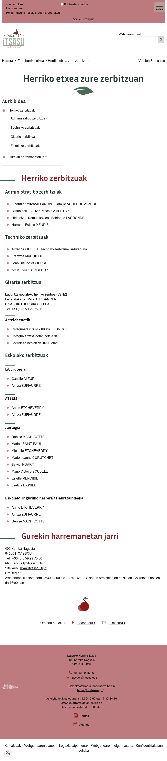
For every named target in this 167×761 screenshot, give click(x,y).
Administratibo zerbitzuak (29, 118)
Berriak (84, 715)
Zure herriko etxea (31, 60)
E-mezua (115, 623)
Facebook (84, 623)
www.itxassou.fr (31, 568)
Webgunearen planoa (40, 745)
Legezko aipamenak (73, 745)
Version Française (151, 60)
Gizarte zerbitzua (23, 136)
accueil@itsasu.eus (81, 677)
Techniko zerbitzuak (25, 127)
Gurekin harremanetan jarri (28, 157)
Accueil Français (83, 19)
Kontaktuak (13, 745)
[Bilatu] (161, 39)
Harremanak (14, 8)
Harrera (7, 60)
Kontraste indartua (76, 4)
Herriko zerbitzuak (22, 110)
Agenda (84, 724)
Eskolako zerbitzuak (25, 146)
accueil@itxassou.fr (28, 563)
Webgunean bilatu (130, 34)
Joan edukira (14, 4)
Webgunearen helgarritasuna (112, 745)
